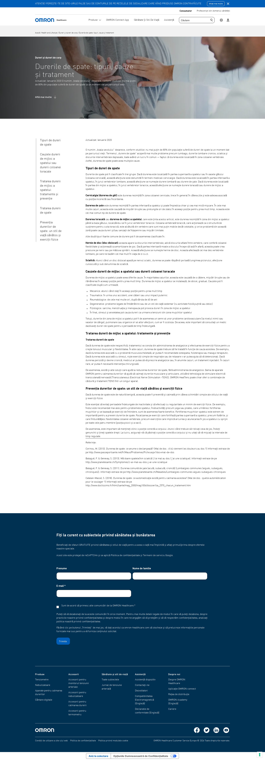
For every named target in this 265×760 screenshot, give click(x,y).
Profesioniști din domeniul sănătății (213, 11)
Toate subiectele (110, 680)
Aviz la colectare (98, 756)
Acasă (37, 33)
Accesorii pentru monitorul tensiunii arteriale (78, 683)
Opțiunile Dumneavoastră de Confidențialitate (140, 756)
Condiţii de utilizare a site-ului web (51, 741)
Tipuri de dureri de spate (50, 142)
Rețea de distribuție (178, 694)
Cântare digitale (43, 700)
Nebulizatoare (42, 685)
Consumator (186, 10)
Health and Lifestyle (49, 33)
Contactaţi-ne (142, 685)
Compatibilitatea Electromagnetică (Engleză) (144, 700)
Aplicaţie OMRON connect (182, 689)
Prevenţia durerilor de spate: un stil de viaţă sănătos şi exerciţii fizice (50, 231)
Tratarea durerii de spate (50, 210)
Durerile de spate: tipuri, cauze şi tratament (96, 33)
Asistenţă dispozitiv (145, 680)
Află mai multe (43, 97)
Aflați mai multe (216, 3)
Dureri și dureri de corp (68, 33)
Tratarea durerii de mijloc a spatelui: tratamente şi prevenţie (50, 190)
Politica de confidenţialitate (83, 741)
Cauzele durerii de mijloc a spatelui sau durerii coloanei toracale (50, 163)
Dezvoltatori (141, 691)
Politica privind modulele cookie (113, 741)
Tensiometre (41, 680)
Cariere (172, 709)
